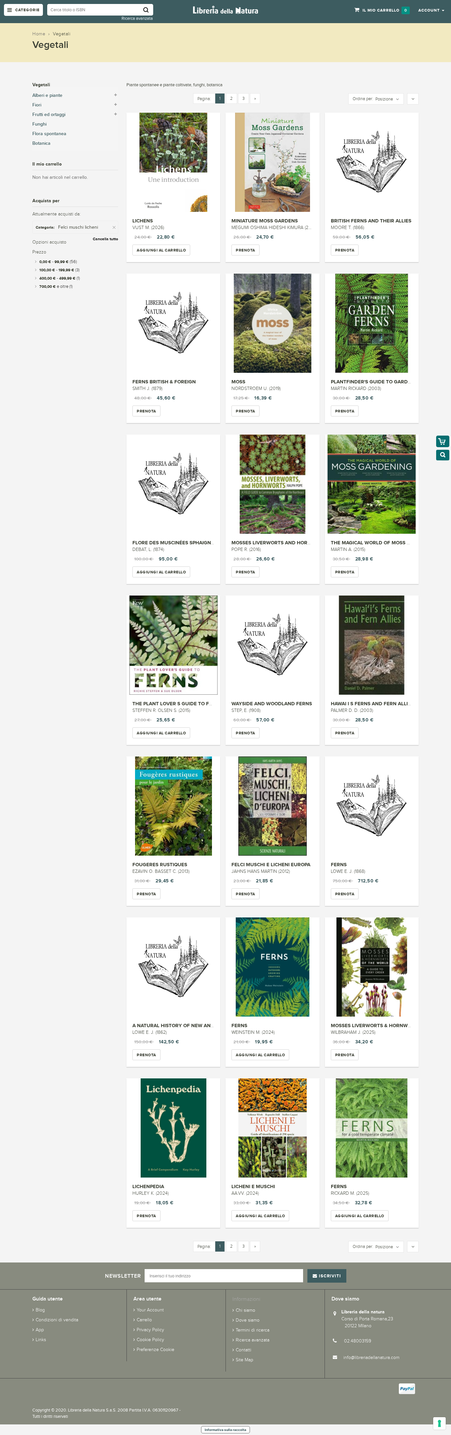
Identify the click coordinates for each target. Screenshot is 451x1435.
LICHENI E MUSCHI (253, 1186)
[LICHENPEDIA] (173, 1128)
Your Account (150, 1309)
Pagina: (204, 99)
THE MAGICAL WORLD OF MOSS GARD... (378, 542)
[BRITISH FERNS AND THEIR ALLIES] (372, 162)
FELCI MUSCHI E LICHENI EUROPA (270, 864)
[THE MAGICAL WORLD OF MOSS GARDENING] (372, 484)
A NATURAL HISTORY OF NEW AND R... (177, 1025)
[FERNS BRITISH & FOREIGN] (173, 323)
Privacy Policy (150, 1329)
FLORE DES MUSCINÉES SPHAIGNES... (176, 542)
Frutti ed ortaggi (48, 114)
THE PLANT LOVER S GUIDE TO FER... (175, 703)
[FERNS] (372, 806)
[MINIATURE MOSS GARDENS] (272, 162)
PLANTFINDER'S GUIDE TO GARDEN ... (375, 381)
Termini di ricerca (252, 1330)
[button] (431, 10)
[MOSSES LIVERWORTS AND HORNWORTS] (272, 484)
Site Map (244, 1359)
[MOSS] (272, 323)
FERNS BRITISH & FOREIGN (164, 381)
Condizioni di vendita (57, 1319)
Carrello (144, 1319)
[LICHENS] (173, 162)
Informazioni (246, 1299)
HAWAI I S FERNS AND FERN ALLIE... (373, 703)
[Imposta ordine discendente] (412, 99)
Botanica (41, 143)
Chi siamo (245, 1310)
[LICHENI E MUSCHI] (272, 1128)
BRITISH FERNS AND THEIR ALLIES (371, 220)
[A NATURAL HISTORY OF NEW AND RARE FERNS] (173, 967)
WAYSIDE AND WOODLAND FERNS (271, 703)
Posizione (384, 99)
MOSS (238, 381)
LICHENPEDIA (148, 1186)
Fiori (36, 105)
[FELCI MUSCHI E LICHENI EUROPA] (272, 806)
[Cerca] (148, 10)
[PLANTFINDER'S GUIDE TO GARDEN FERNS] (372, 323)
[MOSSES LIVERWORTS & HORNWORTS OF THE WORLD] (372, 967)
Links (41, 1339)
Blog (40, 1309)
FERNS (339, 864)
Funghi (39, 124)
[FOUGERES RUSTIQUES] (173, 806)
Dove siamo (248, 1320)
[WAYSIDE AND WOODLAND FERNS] (272, 645)
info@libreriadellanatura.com (371, 1357)
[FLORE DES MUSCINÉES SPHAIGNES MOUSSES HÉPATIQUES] (173, 484)
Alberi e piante (47, 95)
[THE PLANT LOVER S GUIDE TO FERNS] (173, 645)
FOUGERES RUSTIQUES (159, 864)
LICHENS (142, 220)
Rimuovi (114, 227)
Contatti (243, 1349)
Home (38, 33)
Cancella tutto (105, 239)
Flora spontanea (49, 133)
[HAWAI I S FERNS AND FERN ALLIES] (372, 645)
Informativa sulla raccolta (225, 1430)
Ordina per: (363, 99)
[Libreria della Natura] (225, 9)
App (40, 1329)
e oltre (56, 286)
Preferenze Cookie (155, 1349)
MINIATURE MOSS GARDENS (264, 220)
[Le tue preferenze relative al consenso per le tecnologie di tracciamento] (439, 1423)
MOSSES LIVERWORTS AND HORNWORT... (280, 542)
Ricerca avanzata (137, 18)
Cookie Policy (150, 1339)
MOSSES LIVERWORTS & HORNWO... (373, 1025)
